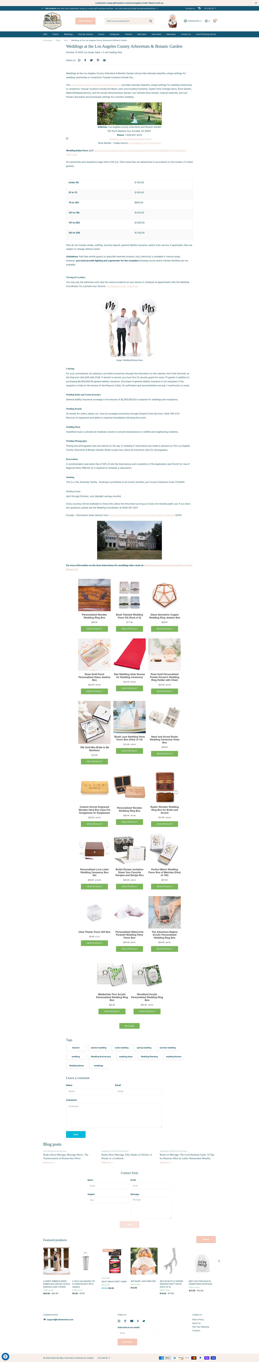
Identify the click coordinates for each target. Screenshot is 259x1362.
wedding (76, 1056)
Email (118, 1085)
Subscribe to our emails (129, 1327)
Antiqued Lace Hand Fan (143, 1281)
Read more (48, 1162)
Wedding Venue (76, 1065)
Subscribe (127, 1342)
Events (56, 34)
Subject (91, 1194)
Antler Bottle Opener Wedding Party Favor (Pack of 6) (171, 1284)
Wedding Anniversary (101, 1056)
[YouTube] (131, 1321)
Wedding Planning (149, 1056)
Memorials (171, 34)
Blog (66, 40)
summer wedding (168, 1047)
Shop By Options (85, 34)
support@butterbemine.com (60, 1319)
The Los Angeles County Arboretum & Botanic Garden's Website (141, 515)
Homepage (47, 40)
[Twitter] (144, 1321)
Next (160, 8)
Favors (101, 34)
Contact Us (186, 34)
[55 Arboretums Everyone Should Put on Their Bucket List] (129, 540)
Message (135, 1194)
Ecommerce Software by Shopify (79, 1358)
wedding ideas (126, 1056)
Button (206, 1239)
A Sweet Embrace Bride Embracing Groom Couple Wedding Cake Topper (56, 1284)
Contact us (190, 8)
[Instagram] (119, 1321)
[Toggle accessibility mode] (199, 8)
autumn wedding (98, 1047)
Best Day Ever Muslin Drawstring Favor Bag (200, 1282)
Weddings (68, 34)
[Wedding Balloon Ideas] (129, 326)
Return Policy (198, 1319)
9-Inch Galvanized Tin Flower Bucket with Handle (83, 1284)
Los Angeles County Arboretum (145, 143)
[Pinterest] (125, 1321)
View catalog (85, 21)
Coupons (196, 1330)
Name (70, 1085)
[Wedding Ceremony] (129, 113)
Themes (128, 34)
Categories (114, 34)
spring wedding (144, 1047)
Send (76, 1134)
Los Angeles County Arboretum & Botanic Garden (96, 85)
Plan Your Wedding (200, 1327)
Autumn (76, 1047)
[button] (41, 8)
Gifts (45, 34)
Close (256, 3)
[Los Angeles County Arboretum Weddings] (129, 139)
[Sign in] (207, 21)
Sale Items (141, 34)
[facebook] (138, 1321)
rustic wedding (122, 1047)
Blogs (58, 40)
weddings (98, 1065)
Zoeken (150, 21)
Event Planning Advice (206, 34)
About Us (196, 1323)
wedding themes (173, 1056)
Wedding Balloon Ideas (133, 360)
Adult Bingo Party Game (113, 1281)
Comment (72, 1100)
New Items (156, 34)
